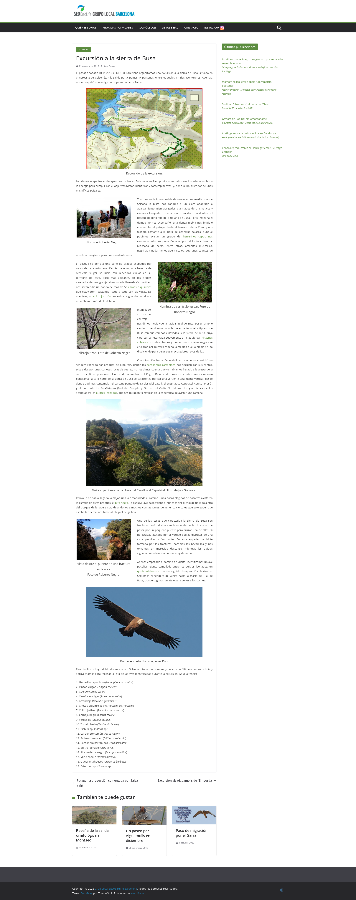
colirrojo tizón (102, 296)
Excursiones (84, 49)
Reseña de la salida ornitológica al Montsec (92, 835)
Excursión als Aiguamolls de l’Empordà (185, 780)
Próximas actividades (118, 27)
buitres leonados (106, 393)
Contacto (191, 27)
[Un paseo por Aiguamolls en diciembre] (144, 808)
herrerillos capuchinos (198, 236)
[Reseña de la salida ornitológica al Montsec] (94, 808)
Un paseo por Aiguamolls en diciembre (138, 835)
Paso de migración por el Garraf (191, 833)
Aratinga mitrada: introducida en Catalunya (250, 135)
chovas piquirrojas (139, 287)
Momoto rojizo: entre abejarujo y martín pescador (249, 87)
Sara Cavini (109, 66)
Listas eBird (170, 27)
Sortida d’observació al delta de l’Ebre (245, 106)
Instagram (211, 27)
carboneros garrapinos (161, 365)
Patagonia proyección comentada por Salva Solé (107, 783)
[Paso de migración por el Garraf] (194, 808)
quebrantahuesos (148, 571)
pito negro (121, 503)
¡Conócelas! (147, 27)
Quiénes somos (86, 27)
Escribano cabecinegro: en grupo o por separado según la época (252, 65)
